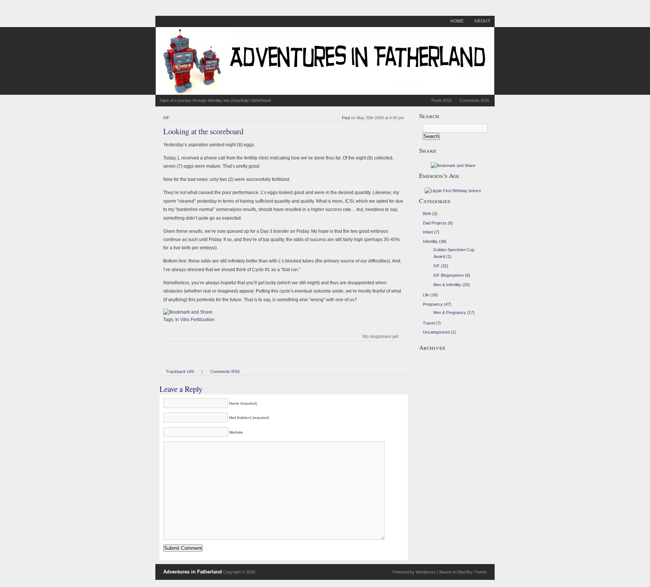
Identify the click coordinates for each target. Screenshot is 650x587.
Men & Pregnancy (449, 312)
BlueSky (465, 572)
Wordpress (426, 572)
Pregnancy (433, 304)
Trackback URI (180, 371)
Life (426, 295)
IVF (166, 117)
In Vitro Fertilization (194, 319)
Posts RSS (441, 100)
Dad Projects (434, 223)
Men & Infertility (447, 284)
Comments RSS (474, 100)
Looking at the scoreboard (203, 131)
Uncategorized (436, 332)
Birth (427, 213)
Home (457, 21)
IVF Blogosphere (448, 275)
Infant (428, 232)
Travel (428, 323)
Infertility (430, 241)
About (482, 21)
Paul (346, 117)
